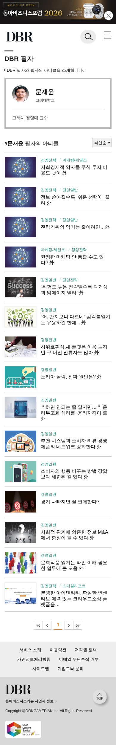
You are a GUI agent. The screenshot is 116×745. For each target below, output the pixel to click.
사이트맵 (40, 668)
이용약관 (58, 649)
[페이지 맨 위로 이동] (101, 698)
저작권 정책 (86, 649)
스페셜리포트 (74, 586)
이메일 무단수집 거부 (79, 659)
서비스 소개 (30, 649)
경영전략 (48, 160)
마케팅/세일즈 (74, 160)
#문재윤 (13, 143)
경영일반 (70, 190)
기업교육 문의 (70, 668)
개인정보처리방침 (34, 659)
